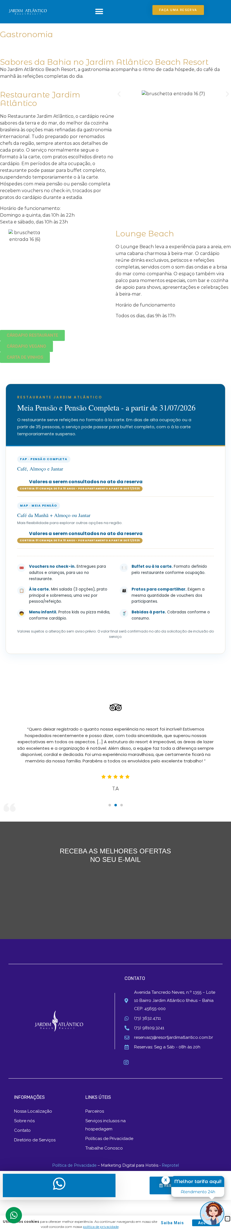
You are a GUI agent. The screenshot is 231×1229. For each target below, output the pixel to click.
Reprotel (170, 1165)
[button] (99, 11)
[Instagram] (126, 1062)
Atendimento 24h (198, 1191)
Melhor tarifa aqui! (197, 1181)
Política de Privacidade (74, 1165)
